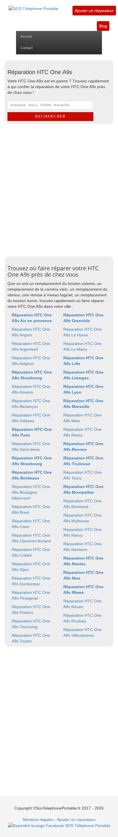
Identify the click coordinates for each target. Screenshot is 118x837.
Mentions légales (38, 819)
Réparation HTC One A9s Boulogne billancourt (31, 492)
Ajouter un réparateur (94, 10)
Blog (103, 26)
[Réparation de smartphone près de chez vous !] (33, 5)
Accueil (26, 37)
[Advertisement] (59, 189)
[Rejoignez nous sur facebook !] (59, 825)
